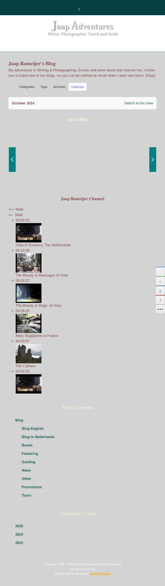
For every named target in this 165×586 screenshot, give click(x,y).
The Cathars (25, 366)
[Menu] (15, 45)
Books (27, 445)
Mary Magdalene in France (37, 336)
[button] (133, 87)
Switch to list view (138, 103)
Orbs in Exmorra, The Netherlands (43, 245)
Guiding (28, 462)
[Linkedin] (93, 9)
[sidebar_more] (160, 309)
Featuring (30, 454)
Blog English (33, 429)
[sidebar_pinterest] (160, 300)
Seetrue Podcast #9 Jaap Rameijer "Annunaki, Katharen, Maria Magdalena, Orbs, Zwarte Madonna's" (30, 177)
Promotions (32, 487)
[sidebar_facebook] (160, 271)
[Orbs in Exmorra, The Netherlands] (86, 384)
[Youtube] (86, 9)
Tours (26, 495)
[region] (82, 159)
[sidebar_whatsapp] (160, 281)
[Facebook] (71, 9)
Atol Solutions (100, 573)
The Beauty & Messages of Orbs (42, 275)
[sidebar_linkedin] (160, 290)
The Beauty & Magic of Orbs (38, 306)
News (26, 470)
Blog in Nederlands (38, 437)
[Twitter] (79, 9)
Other (26, 479)
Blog (19, 420)
